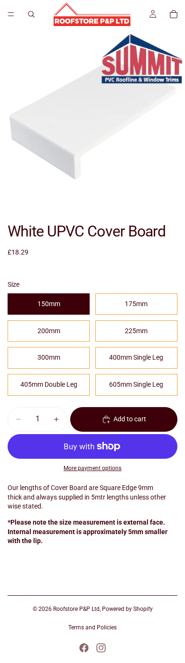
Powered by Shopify (127, 609)
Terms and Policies (92, 627)
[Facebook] (84, 648)
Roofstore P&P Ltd (76, 609)
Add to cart (129, 419)
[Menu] (11, 14)
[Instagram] (101, 648)
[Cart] (173, 14)
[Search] (31, 14)
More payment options (92, 468)
